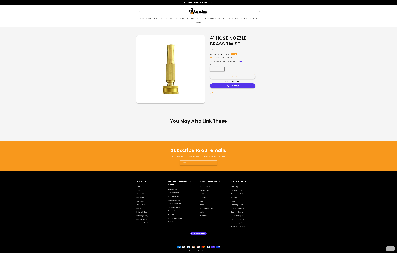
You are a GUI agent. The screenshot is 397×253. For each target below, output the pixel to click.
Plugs (202, 201)
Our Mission (140, 205)
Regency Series (174, 200)
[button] (138, 11)
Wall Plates (204, 194)
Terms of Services (143, 223)
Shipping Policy (142, 216)
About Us (139, 190)
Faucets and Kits (237, 208)
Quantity (213, 65)
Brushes (234, 198)
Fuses (202, 205)
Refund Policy (141, 212)
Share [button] (214, 93)
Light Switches (205, 187)
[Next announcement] (235, 2)
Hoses (233, 201)
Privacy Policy (141, 219)
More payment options (232, 81)
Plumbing (234, 187)
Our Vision (140, 201)
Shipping (213, 57)
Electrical (203, 216)
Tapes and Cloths (238, 194)
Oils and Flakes (237, 190)
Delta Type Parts (237, 219)
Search (139, 187)
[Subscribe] (214, 162)
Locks (202, 212)
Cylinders (171, 222)
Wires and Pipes (237, 216)
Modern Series (173, 193)
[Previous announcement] (161, 2)
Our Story (140, 198)
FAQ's (138, 208)
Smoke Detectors (206, 208)
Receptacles (204, 190)
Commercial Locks (175, 207)
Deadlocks (172, 211)
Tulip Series (172, 189)
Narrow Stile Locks (175, 218)
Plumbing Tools (237, 205)
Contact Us (140, 194)
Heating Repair (236, 223)
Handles (171, 215)
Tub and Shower (237, 212)
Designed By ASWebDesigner (198, 251)
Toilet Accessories (238, 227)
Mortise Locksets (174, 204)
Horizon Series (173, 196)
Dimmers (203, 198)
